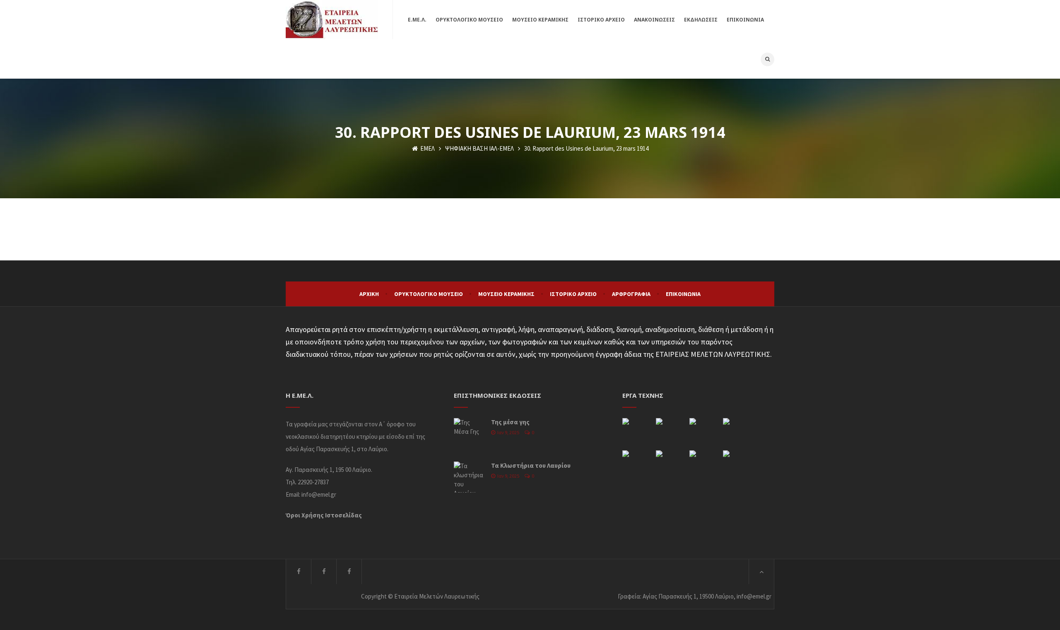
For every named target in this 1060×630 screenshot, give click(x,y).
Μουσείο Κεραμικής (506, 294)
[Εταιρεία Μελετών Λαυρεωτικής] (332, 19)
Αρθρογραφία (631, 294)
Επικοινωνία (683, 294)
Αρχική (369, 294)
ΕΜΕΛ (427, 148)
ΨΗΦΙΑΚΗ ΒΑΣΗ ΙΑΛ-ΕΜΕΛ (479, 148)
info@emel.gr (318, 494)
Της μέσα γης (510, 422)
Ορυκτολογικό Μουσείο (428, 294)
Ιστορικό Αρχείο (573, 294)
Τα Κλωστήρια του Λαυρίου (531, 465)
